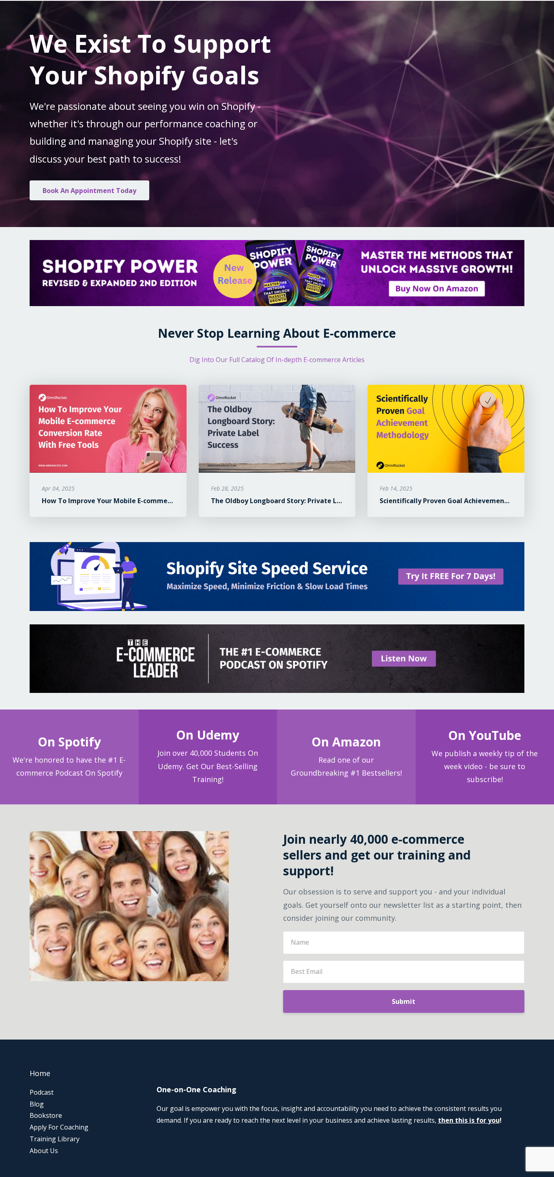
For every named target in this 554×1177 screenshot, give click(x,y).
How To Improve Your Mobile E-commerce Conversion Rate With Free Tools (163, 500)
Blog (37, 1104)
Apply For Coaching (59, 1127)
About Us (44, 1150)
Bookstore (46, 1115)
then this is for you (469, 1120)
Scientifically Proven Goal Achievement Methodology (466, 500)
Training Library (54, 1138)
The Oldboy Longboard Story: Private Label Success (294, 500)
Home (40, 1073)
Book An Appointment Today (89, 190)
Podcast (42, 1092)
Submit (403, 1001)
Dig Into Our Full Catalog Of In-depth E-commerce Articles (277, 359)
